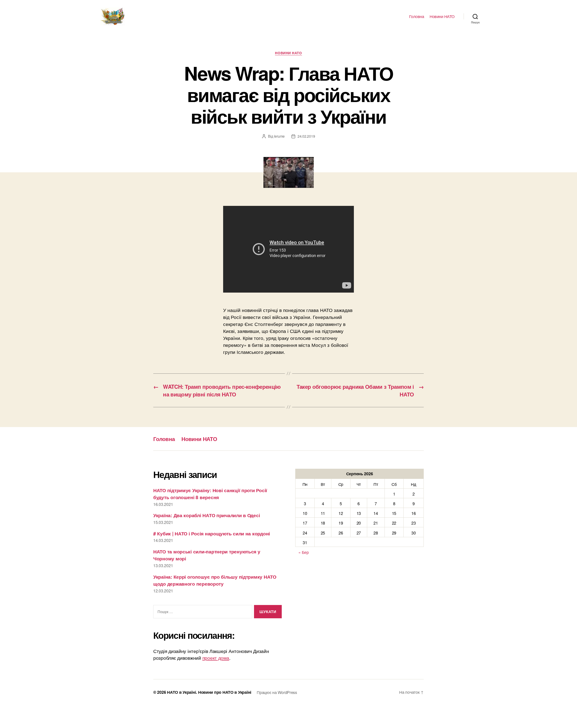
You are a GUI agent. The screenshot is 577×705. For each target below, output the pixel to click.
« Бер (303, 552)
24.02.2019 (306, 136)
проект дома (215, 657)
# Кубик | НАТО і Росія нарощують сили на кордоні (211, 533)
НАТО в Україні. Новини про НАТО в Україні (209, 692)
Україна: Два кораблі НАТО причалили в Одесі (206, 515)
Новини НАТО (442, 16)
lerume (279, 136)
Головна (416, 16)
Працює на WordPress (277, 692)
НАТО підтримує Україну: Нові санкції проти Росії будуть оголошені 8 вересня (210, 494)
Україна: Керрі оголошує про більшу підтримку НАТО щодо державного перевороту (214, 580)
